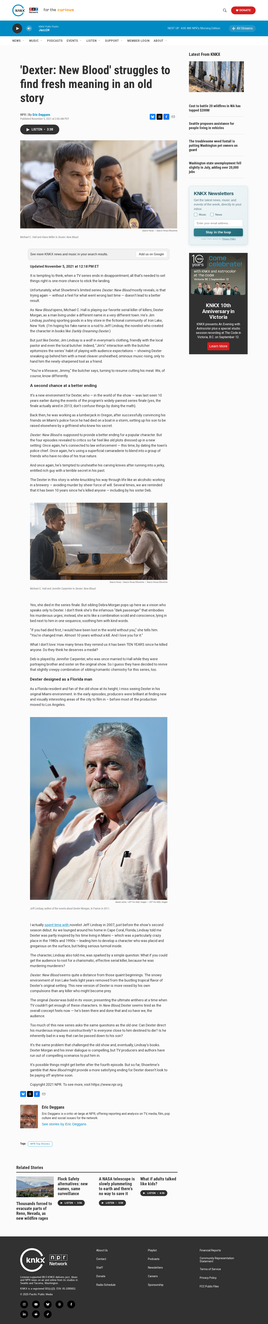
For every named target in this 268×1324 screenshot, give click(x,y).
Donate (245, 10)
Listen (92, 40)
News (16, 40)
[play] (17, 28)
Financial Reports (210, 1250)
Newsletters (155, 1267)
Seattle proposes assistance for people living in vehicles (211, 125)
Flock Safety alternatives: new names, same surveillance (73, 1186)
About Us (102, 1250)
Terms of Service (210, 1269)
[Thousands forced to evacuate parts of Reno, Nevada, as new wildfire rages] (35, 1186)
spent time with (57, 925)
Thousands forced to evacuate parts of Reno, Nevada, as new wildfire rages (34, 1211)
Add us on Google (151, 254)
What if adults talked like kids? (158, 1181)
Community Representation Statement (217, 1260)
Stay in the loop (218, 232)
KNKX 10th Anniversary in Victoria (218, 311)
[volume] (29, 28)
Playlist (152, 1250)
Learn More (218, 346)
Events (72, 40)
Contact (101, 1259)
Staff (99, 1267)
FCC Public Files (209, 1286)
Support (112, 40)
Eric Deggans (41, 115)
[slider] (35, 28)
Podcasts (55, 40)
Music (34, 40)
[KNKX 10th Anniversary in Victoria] (218, 275)
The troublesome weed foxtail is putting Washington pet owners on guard (213, 145)
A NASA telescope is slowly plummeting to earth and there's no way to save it (117, 1186)
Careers (153, 1276)
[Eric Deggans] (29, 1116)
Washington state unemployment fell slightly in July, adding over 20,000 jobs (215, 167)
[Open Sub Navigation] (23, 40)
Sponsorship (155, 1284)
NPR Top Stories (40, 1144)
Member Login (138, 40)
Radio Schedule (106, 1284)
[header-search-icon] (225, 10)
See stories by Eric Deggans (64, 1124)
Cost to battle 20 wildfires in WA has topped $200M (215, 108)
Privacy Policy (229, 239)
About (158, 40)
